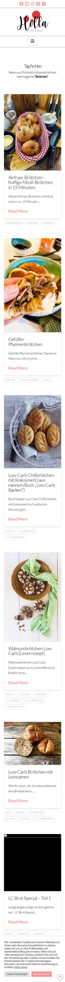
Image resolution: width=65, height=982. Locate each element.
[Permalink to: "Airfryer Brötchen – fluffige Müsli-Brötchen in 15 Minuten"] (32, 132)
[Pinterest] (38, 4)
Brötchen (33, 223)
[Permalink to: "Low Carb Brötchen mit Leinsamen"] (32, 743)
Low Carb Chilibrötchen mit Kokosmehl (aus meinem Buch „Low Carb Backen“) (31, 482)
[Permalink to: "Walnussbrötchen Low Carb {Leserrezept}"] (32, 596)
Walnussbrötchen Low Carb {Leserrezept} (30, 650)
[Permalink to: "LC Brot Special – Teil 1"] (32, 862)
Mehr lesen (20, 967)
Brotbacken (24, 934)
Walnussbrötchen (14, 707)
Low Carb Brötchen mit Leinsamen (30, 774)
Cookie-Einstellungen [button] (17, 974)
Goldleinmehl (37, 812)
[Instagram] (32, 4)
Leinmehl (10, 819)
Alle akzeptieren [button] (41, 974)
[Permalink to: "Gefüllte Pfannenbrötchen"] (32, 285)
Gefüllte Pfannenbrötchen (25, 341)
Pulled (46, 380)
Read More (18, 211)
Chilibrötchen (27, 531)
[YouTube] (27, 4)
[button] (32, 41)
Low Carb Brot (12, 701)
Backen (9, 934)
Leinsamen (25, 819)
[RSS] (44, 4)
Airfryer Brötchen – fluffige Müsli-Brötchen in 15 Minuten (30, 182)
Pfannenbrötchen (29, 380)
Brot (8, 812)
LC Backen (25, 694)
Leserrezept (40, 694)
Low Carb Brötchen (15, 537)
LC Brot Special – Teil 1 (29, 898)
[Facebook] (21, 4)
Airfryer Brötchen (14, 223)
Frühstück (48, 223)
